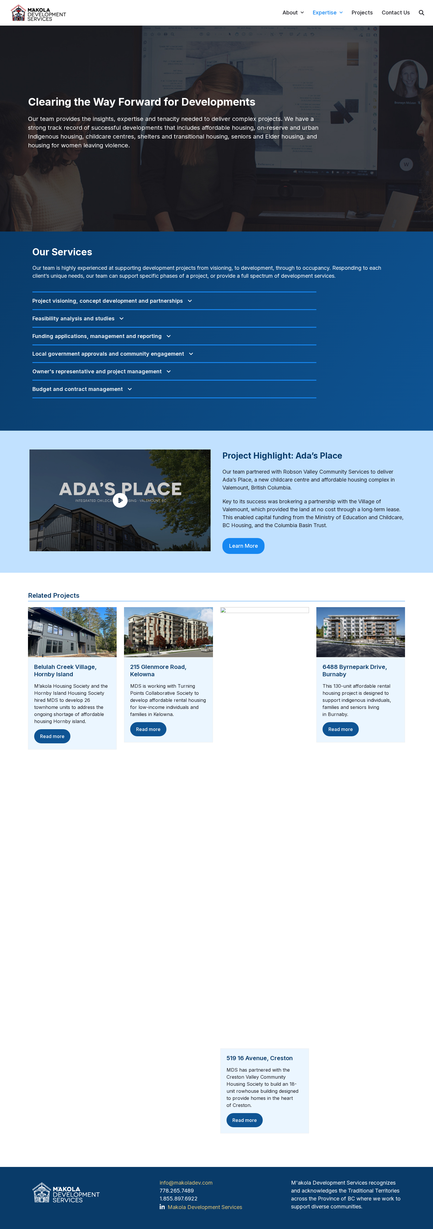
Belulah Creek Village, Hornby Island (65, 670)
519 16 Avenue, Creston (260, 1058)
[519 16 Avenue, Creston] (264, 827)
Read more (52, 736)
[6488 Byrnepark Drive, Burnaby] (360, 632)
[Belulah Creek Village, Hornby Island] (72, 632)
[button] (421, 12)
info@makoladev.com (186, 1183)
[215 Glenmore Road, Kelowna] (168, 632)
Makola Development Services (205, 1207)
